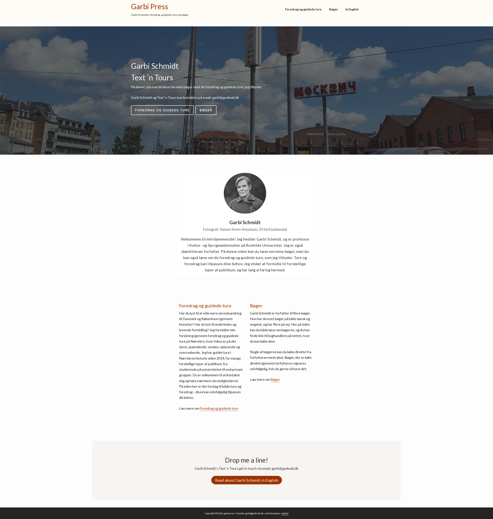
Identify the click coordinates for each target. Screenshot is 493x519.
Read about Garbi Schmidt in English (246, 480)
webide (284, 513)
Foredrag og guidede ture (219, 408)
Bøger (275, 379)
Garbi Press (149, 6)
